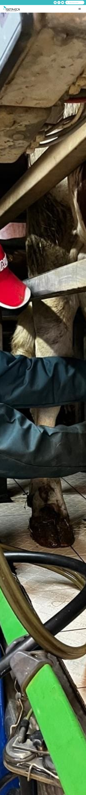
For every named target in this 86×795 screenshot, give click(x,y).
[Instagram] (58, 2)
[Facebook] (55, 2)
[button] (80, 9)
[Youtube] (62, 2)
